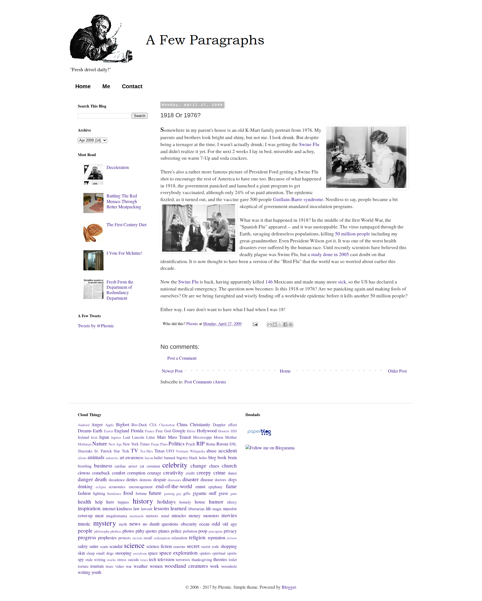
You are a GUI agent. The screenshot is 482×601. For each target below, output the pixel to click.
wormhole (229, 566)
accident (227, 450)
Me (106, 86)
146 (269, 281)
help (99, 502)
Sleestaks (85, 451)
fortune (141, 493)
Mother (231, 437)
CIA (153, 424)
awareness (134, 457)
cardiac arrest (126, 466)
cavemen (153, 466)
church (229, 465)
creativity (173, 472)
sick (342, 281)
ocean (204, 524)
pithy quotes (146, 531)
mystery (104, 523)
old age (230, 524)
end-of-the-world (174, 486)
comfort (118, 473)
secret (193, 545)
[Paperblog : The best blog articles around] (259, 435)
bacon (149, 457)
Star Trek (121, 451)
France (150, 430)
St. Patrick (103, 451)
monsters (211, 515)
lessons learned (170, 508)
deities (132, 479)
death (101, 479)
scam (104, 546)
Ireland (83, 437)
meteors (152, 515)
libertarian (196, 508)
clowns (84, 473)
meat (99, 515)
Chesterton (167, 424)
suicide (133, 559)
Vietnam (182, 451)
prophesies (107, 537)
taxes (144, 559)
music (84, 523)
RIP (200, 443)
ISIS (234, 430)
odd (216, 523)
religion (197, 537)
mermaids (136, 515)
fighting (99, 493)
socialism (140, 553)
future (155, 492)
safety (83, 546)
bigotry (182, 457)
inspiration (89, 508)
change (198, 465)
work (214, 566)
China (182, 424)
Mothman (84, 444)
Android (83, 424)
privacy (230, 531)
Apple (109, 424)
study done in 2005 (330, 254)
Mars (161, 437)
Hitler (191, 430)
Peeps (155, 444)
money (195, 515)
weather (141, 566)
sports (232, 553)
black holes (198, 457)
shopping (229, 546)
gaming (169, 493)
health (84, 501)
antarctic (112, 457)
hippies (123, 502)
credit (190, 473)
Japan (104, 437)
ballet (158, 457)
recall (148, 537)
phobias (115, 531)
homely (185, 502)
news (134, 523)
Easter (108, 430)
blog (212, 457)
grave (223, 493)
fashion (84, 493)
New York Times (136, 444)
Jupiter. (116, 437)
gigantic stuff (205, 493)
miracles (179, 515)
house (200, 502)
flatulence (114, 493)
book (222, 457)
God (167, 430)
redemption (162, 537)
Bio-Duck (139, 424)
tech (152, 559)
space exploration (178, 552)
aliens (82, 457)
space (153, 553)
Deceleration (118, 167)
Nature (99, 443)
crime (219, 472)
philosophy (102, 531)
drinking (85, 486)
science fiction (159, 546)
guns (233, 493)
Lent (126, 437)
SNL (233, 444)
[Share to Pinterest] (290, 324)
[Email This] (269, 324)
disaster (190, 479)
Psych (190, 444)
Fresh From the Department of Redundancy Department (120, 290)
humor (216, 501)
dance (232, 473)
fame (231, 486)
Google (178, 430)
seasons (179, 546)
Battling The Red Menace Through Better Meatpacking (124, 201)
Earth (97, 430)
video (119, 566)
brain (232, 457)
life (208, 508)
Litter (150, 437)
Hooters (223, 430)
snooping (123, 553)
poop (202, 531)
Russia (222, 444)
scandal (115, 546)
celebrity (174, 464)
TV (134, 450)
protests (124, 537)
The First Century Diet (126, 224)
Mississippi (202, 437)
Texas (160, 451)
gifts (187, 493)
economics (117, 486)
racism (137, 537)
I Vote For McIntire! (124, 253)
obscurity (189, 524)
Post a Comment (181, 358)
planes (164, 531)
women (156, 566)
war (129, 566)
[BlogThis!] (275, 324)
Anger (97, 424)
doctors (220, 479)
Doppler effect (225, 424)
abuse (211, 451)
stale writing (95, 559)
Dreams (84, 430)
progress (87, 537)
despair (159, 479)
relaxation (179, 537)
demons (145, 479)
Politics (176, 443)
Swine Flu (309, 144)
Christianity (200, 424)
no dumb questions (160, 524)
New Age (115, 444)
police (176, 531)
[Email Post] (255, 323)
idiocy (232, 502)
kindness (124, 508)
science (134, 545)
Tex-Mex (146, 451)
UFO (170, 451)
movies (229, 515)
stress (121, 559)
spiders (205, 553)
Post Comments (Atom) (205, 382)
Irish (94, 437)
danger (85, 479)
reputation (216, 537)
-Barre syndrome (298, 199)
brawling (84, 466)
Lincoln (138, 437)
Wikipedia (197, 451)
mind (165, 515)
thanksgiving (202, 559)
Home (83, 86)
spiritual (218, 553)
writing (84, 572)
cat (142, 466)
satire (93, 546)
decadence (117, 479)
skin (81, 553)
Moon (218, 437)
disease (207, 479)
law (136, 508)
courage (154, 473)
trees (109, 566)
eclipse (101, 486)
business (103, 465)
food (128, 492)
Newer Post (172, 371)
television (166, 559)
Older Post (397, 371)
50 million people (353, 233)
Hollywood (207, 430)
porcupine (216, 531)
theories (220, 559)
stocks (111, 559)
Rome (210, 444)
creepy (204, 472)
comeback (101, 473)
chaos (214, 466)
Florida (137, 430)
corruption (136, 473)
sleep (90, 553)
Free (159, 430)
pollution (190, 531)
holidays (166, 501)
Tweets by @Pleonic (96, 325)
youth (96, 572)
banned (169, 457)
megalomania (116, 515)
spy (81, 559)
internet (108, 508)
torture (83, 566)
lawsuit (146, 508)
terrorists (183, 559)
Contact (132, 86)
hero (110, 502)
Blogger (289, 587)
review (232, 537)
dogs (232, 479)
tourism (96, 566)
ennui (200, 486)
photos (128, 531)
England (121, 430)
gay (178, 493)
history (143, 500)
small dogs (105, 553)
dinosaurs (174, 479)
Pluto (164, 444)
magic (217, 508)
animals (96, 457)
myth (123, 524)
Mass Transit (179, 437)
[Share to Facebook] (285, 324)
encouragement (141, 486)
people (85, 530)
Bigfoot (122, 424)
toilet (233, 559)
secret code (210, 546)
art (122, 457)
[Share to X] (280, 324)
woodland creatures (186, 565)
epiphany (215, 486)
